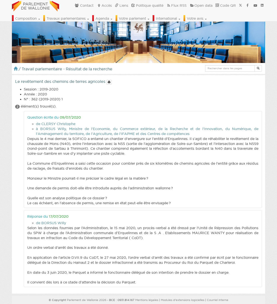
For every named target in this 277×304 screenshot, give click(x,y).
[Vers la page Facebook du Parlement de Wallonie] (247, 5)
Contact (86, 5)
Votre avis (196, 18)
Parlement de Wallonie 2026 (86, 300)
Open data (203, 5)
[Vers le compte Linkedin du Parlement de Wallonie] (262, 5)
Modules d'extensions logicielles (182, 300)
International (167, 18)
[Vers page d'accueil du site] (35, 5)
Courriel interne (217, 300)
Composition (26, 18)
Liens (123, 5)
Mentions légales (146, 300)
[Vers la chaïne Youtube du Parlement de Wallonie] (255, 5)
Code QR (227, 5)
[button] (258, 68)
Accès (106, 5)
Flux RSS (179, 5)
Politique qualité (149, 5)
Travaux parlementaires (67, 18)
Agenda (102, 18)
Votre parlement (133, 18)
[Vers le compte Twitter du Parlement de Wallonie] (240, 5)
